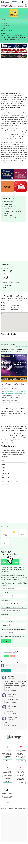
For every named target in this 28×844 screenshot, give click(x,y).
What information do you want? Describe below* (13, 629)
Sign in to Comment (6, 671)
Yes (6, 656)
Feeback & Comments (10, 218)
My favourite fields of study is (8, 622)
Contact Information (10, 206)
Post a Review (5, 268)
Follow (7, 781)
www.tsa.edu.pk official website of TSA (15, 393)
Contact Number (5, 593)
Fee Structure (8, 215)
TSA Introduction (9, 202)
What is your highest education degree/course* (13, 607)
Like (7, 760)
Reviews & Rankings (9, 204)
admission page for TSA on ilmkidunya (15, 391)
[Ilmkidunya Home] (5, 2)
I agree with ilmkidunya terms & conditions (13, 636)
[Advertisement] (14, 74)
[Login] (22, 2)
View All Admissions (21, 347)
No (13, 656)
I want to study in (5, 600)
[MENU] (26, 2)
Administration (8, 209)
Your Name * (4, 585)
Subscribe (20, 760)
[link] (14, 2)
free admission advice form (13, 402)
